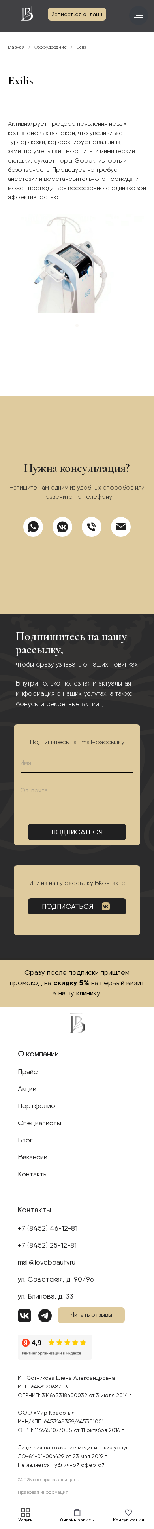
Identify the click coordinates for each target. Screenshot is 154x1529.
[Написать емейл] (121, 527)
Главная (16, 47)
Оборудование (50, 47)
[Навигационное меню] (138, 15)
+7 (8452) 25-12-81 (47, 1245)
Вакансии (32, 1157)
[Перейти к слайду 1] (77, 325)
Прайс (28, 1071)
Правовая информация (43, 1492)
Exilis (81, 47)
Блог (25, 1140)
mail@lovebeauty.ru (46, 1262)
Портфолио (36, 1106)
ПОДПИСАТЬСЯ (67, 906)
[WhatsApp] (33, 527)
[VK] (62, 527)
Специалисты (39, 1123)
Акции (27, 1089)
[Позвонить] (91, 527)
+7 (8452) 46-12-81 (47, 1228)
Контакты (33, 1174)
